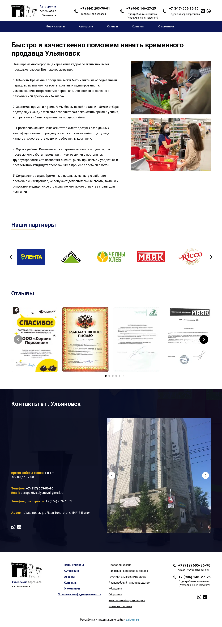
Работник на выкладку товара (128, 570)
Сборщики (115, 594)
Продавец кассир (120, 565)
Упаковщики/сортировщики (127, 600)
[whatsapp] (209, 11)
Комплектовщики (120, 606)
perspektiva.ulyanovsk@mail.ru (42, 493)
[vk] (203, 11)
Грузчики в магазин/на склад (127, 576)
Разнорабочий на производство (129, 582)
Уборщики (115, 588)
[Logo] (24, 11)
